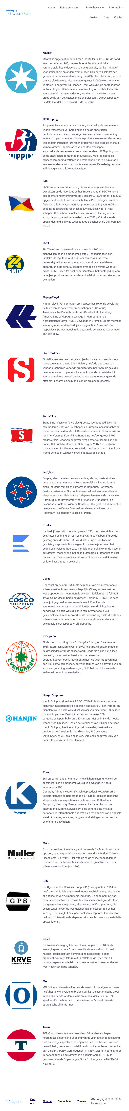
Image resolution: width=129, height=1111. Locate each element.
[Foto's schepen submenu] (79, 7)
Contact (47, 1101)
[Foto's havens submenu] (103, 7)
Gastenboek (65, 1101)
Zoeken (81, 1101)
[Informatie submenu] (123, 7)
